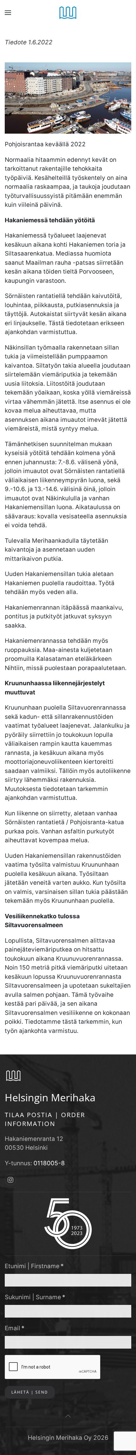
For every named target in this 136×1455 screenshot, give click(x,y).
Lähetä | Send (29, 1392)
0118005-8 (49, 1163)
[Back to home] (68, 12)
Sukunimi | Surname (35, 1297)
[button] (8, 12)
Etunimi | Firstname (34, 1266)
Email (15, 1328)
